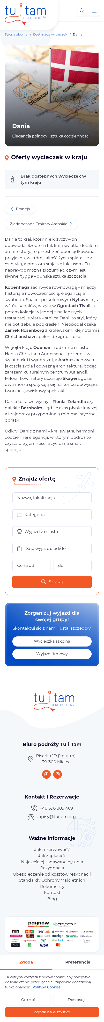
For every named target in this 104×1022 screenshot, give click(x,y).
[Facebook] (46, 774)
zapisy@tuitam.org (56, 816)
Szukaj (56, 581)
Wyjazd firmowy (52, 654)
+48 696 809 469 (56, 808)
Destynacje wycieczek (50, 34)
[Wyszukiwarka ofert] (82, 11)
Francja (23, 209)
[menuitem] (52, 849)
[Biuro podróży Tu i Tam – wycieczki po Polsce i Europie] (25, 11)
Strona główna (16, 34)
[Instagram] (57, 774)
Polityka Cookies (46, 987)
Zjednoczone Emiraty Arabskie (38, 224)
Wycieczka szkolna (52, 641)
